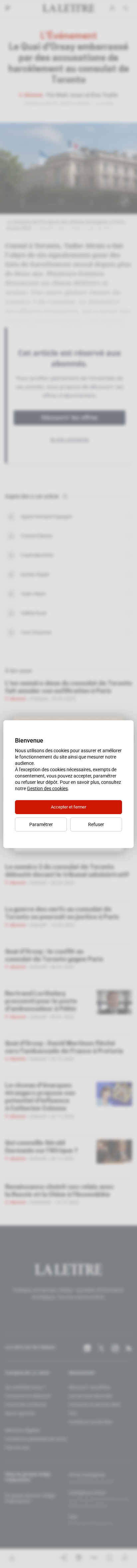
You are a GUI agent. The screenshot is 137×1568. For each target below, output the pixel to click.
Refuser (96, 824)
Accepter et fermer (68, 806)
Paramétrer (41, 824)
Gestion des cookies (47, 788)
